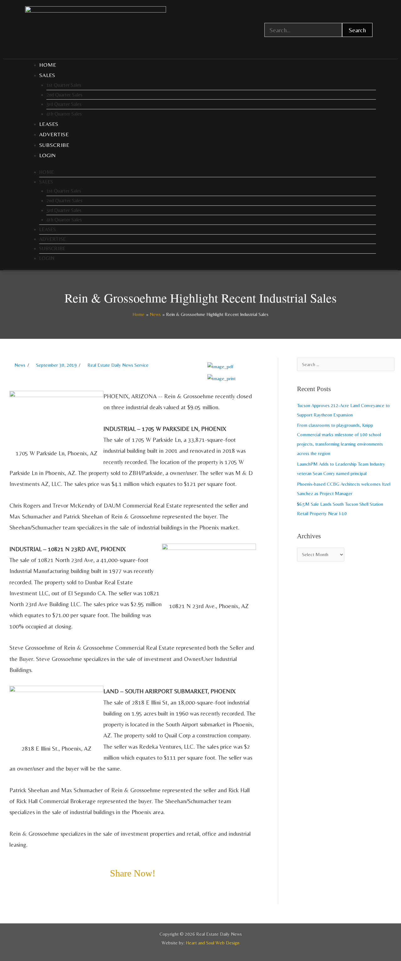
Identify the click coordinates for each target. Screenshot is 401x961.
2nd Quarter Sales (64, 95)
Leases (49, 124)
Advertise (54, 134)
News (19, 365)
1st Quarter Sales (63, 85)
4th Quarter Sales (64, 114)
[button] (11, 890)
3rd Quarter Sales (63, 104)
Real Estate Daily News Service (117, 365)
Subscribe (54, 145)
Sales (47, 75)
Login (47, 155)
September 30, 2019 (56, 365)
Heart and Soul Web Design (212, 942)
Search (357, 30)
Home (47, 64)
